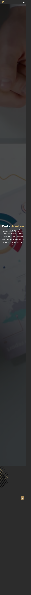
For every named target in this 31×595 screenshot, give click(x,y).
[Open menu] (24, 2)
